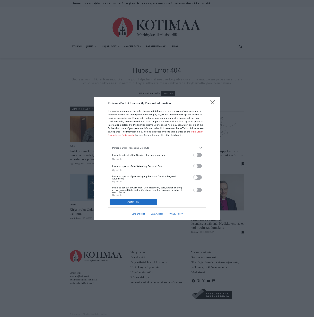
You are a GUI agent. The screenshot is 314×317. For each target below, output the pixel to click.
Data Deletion (138, 213)
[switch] (197, 155)
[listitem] (157, 147)
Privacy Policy (175, 213)
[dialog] (157, 158)
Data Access (157, 213)
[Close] (213, 103)
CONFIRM (133, 202)
